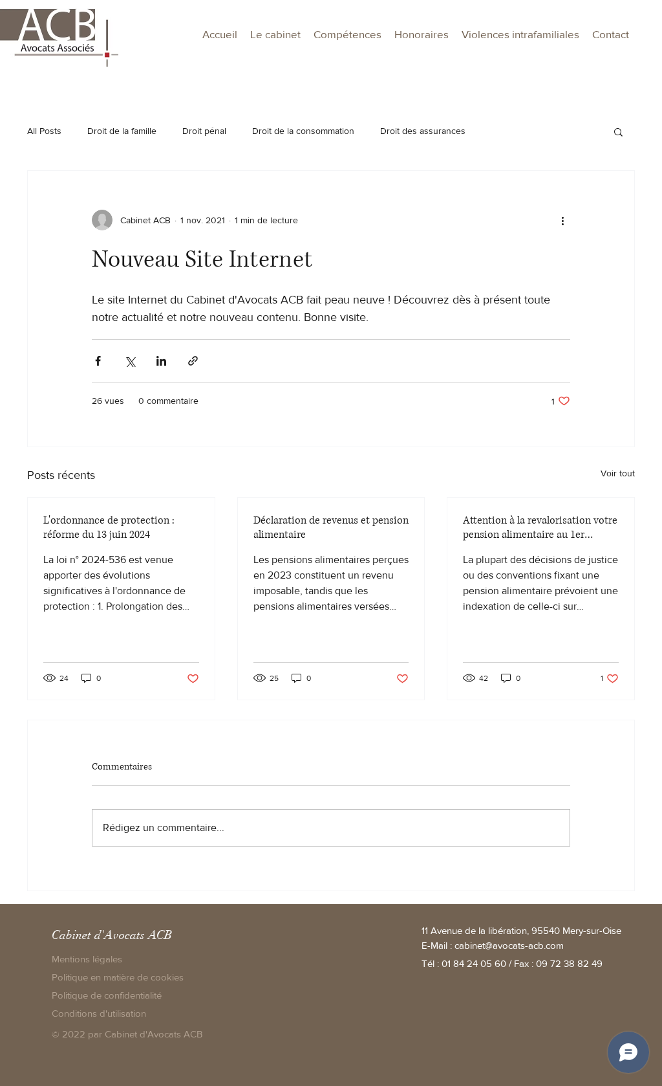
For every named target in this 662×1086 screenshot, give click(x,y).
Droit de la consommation (303, 131)
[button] (347, 34)
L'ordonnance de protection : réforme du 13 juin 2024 (109, 527)
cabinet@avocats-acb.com (509, 945)
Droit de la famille (121, 131)
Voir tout (618, 473)
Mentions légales (87, 958)
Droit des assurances (422, 131)
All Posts (44, 131)
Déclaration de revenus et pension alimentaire (331, 527)
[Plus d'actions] (562, 220)
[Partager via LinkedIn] (161, 361)
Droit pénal (204, 131)
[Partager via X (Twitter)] (129, 361)
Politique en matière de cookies (119, 976)
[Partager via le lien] (193, 361)
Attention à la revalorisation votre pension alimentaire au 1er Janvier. (540, 527)
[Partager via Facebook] (98, 361)
